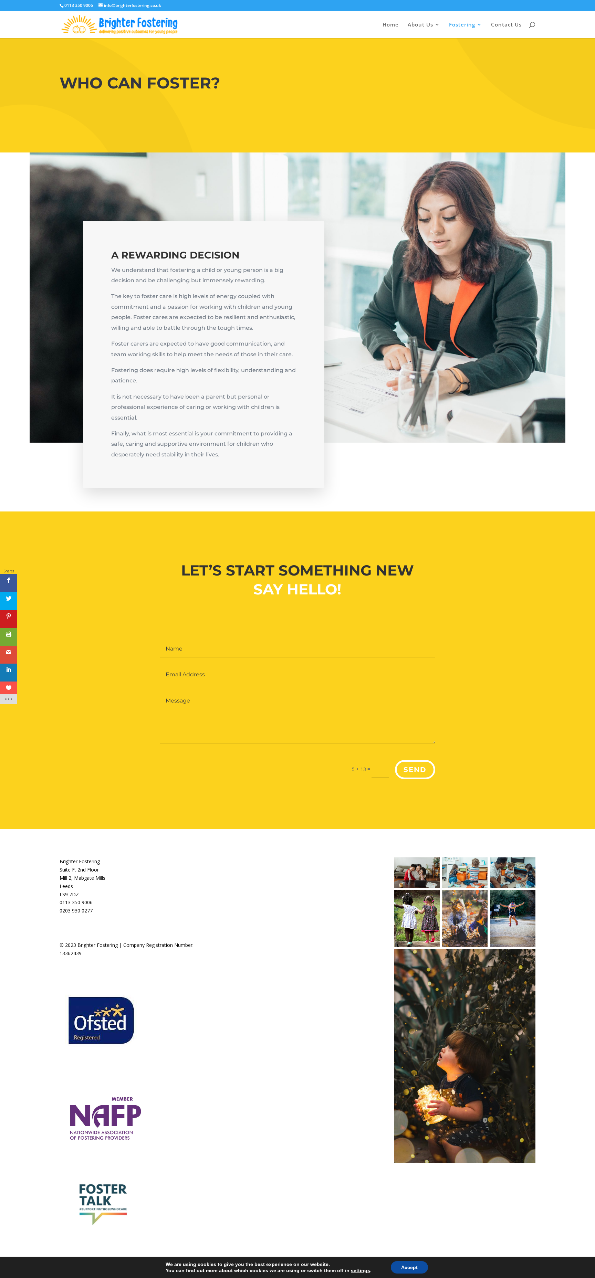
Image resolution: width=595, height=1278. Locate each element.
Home (391, 25)
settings (360, 1270)
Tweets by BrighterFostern (256, 861)
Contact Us (506, 25)
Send (415, 769)
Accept (409, 1267)
